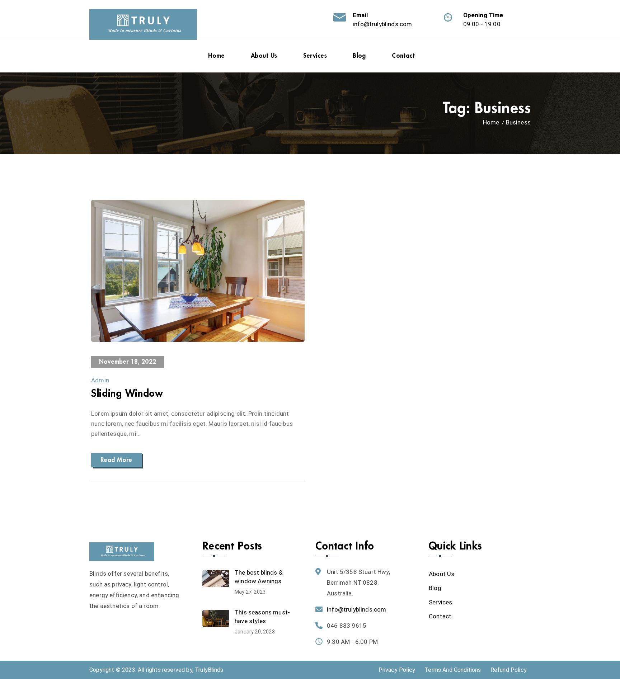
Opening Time (483, 15)
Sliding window (127, 393)
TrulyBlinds (209, 669)
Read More (116, 460)
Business (518, 122)
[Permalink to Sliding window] (198, 339)
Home (491, 122)
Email (360, 15)
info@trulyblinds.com (382, 24)
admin (100, 380)
